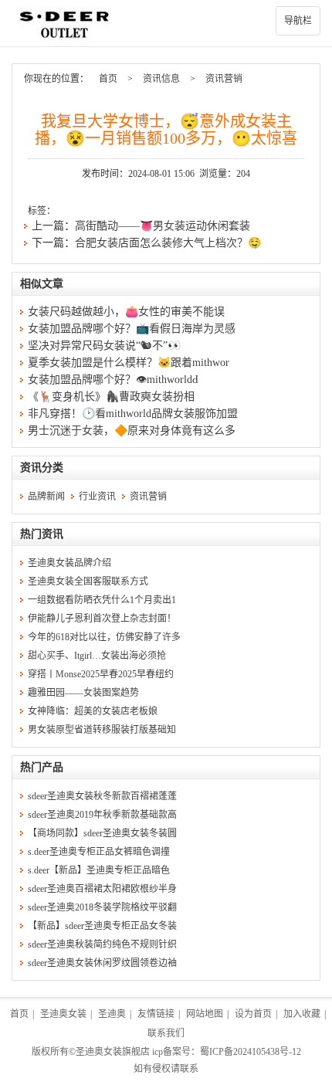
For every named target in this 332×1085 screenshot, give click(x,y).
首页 (108, 78)
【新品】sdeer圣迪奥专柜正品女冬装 (102, 926)
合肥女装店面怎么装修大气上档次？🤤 (168, 243)
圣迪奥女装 (63, 1014)
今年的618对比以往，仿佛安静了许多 (104, 637)
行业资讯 (97, 496)
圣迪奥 (112, 1014)
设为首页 (253, 1014)
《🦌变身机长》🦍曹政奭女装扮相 (111, 396)
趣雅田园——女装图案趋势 (83, 692)
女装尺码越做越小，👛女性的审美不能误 (126, 311)
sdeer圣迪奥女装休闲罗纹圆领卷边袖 (102, 963)
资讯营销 (223, 78)
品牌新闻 (46, 496)
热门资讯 (41, 534)
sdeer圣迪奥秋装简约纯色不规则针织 (102, 944)
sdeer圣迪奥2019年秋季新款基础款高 (102, 814)
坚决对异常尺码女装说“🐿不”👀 (104, 345)
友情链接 (155, 1014)
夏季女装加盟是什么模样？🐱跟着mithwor (128, 362)
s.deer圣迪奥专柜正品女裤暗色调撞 (99, 851)
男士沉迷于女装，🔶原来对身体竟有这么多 (131, 430)
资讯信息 (161, 78)
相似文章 (41, 284)
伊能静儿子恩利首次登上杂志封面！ (102, 618)
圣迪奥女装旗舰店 (113, 1051)
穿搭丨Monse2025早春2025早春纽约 (101, 674)
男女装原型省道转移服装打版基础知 (102, 729)
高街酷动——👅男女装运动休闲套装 (162, 226)
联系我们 (166, 1033)
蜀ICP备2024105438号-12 (250, 1051)
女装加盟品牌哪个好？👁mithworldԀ (113, 379)
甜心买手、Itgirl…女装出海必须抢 (97, 655)
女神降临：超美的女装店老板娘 (93, 711)
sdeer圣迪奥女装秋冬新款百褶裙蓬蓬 (102, 796)
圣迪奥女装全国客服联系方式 (88, 581)
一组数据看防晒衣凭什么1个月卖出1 (102, 600)
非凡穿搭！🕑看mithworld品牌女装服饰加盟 (133, 413)
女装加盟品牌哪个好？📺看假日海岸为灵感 (131, 328)
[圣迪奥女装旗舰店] (166, 23)
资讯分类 (41, 467)
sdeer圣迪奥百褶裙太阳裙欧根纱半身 (102, 888)
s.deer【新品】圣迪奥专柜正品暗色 (99, 870)
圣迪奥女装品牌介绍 (69, 563)
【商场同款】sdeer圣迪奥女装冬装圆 (102, 833)
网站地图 (204, 1014)
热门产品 (41, 767)
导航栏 (298, 20)
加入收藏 (301, 1014)
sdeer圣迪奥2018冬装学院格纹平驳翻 (102, 907)
